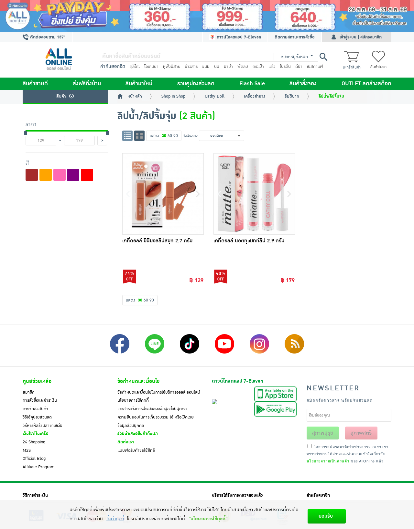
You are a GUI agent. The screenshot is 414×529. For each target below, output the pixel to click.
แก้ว (271, 66)
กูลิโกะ (135, 66)
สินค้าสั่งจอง (303, 83)
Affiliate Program (39, 467)
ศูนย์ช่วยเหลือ (37, 381)
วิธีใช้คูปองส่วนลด (37, 417)
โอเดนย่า (151, 66)
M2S (27, 450)
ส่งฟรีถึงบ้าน (87, 83)
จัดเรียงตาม (190, 135)
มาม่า (228, 66)
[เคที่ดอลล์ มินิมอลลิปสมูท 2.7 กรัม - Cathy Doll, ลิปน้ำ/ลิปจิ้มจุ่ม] (163, 194)
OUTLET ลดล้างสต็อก (366, 83)
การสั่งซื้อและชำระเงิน (40, 400)
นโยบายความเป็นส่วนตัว (328, 460)
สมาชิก (29, 392)
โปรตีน (285, 66)
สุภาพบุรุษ (322, 433)
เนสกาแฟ (315, 66)
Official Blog (34, 458)
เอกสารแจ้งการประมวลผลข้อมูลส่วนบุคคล (152, 409)
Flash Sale (252, 83)
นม (216, 66)
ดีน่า (298, 66)
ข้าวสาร (191, 66)
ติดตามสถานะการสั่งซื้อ (295, 37)
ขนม (206, 66)
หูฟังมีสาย (171, 66)
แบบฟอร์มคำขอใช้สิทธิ (136, 450)
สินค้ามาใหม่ (138, 83)
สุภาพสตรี (361, 433)
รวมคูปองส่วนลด (195, 83)
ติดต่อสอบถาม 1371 (47, 37)
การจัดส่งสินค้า (35, 409)
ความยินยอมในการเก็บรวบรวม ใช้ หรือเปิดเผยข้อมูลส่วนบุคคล (155, 421)
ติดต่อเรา (125, 442)
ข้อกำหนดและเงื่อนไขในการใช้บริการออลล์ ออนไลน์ (158, 392)
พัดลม (242, 66)
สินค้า (61, 96)
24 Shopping (34, 442)
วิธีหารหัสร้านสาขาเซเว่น (42, 425)
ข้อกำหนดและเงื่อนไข (138, 381)
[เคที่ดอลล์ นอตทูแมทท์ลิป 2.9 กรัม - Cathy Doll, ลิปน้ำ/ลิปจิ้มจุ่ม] (254, 194)
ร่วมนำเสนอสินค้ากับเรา (137, 433)
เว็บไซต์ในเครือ (36, 433)
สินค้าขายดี (35, 83)
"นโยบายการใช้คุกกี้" (208, 518)
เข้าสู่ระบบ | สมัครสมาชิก (361, 37)
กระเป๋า (258, 66)
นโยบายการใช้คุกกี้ (133, 400)
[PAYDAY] (207, 16)
